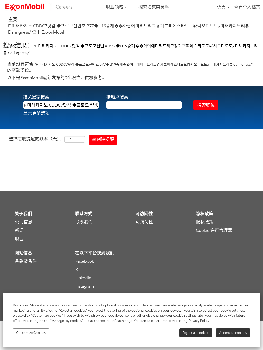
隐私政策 (204, 222)
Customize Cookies (31, 333)
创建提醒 (105, 139)
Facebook (84, 261)
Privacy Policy (199, 320)
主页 (12, 19)
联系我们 (84, 222)
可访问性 (144, 222)
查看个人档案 (247, 7)
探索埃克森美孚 (153, 7)
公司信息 (23, 222)
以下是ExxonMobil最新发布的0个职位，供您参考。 (56, 77)
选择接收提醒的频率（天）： (36, 138)
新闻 (19, 230)
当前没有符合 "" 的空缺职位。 (130, 67)
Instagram (84, 286)
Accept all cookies (233, 333)
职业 (19, 238)
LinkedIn (83, 277)
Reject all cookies (196, 333)
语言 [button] (222, 7)
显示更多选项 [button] (36, 113)
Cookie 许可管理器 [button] (214, 230)
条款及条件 (26, 261)
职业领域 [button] (115, 6)
